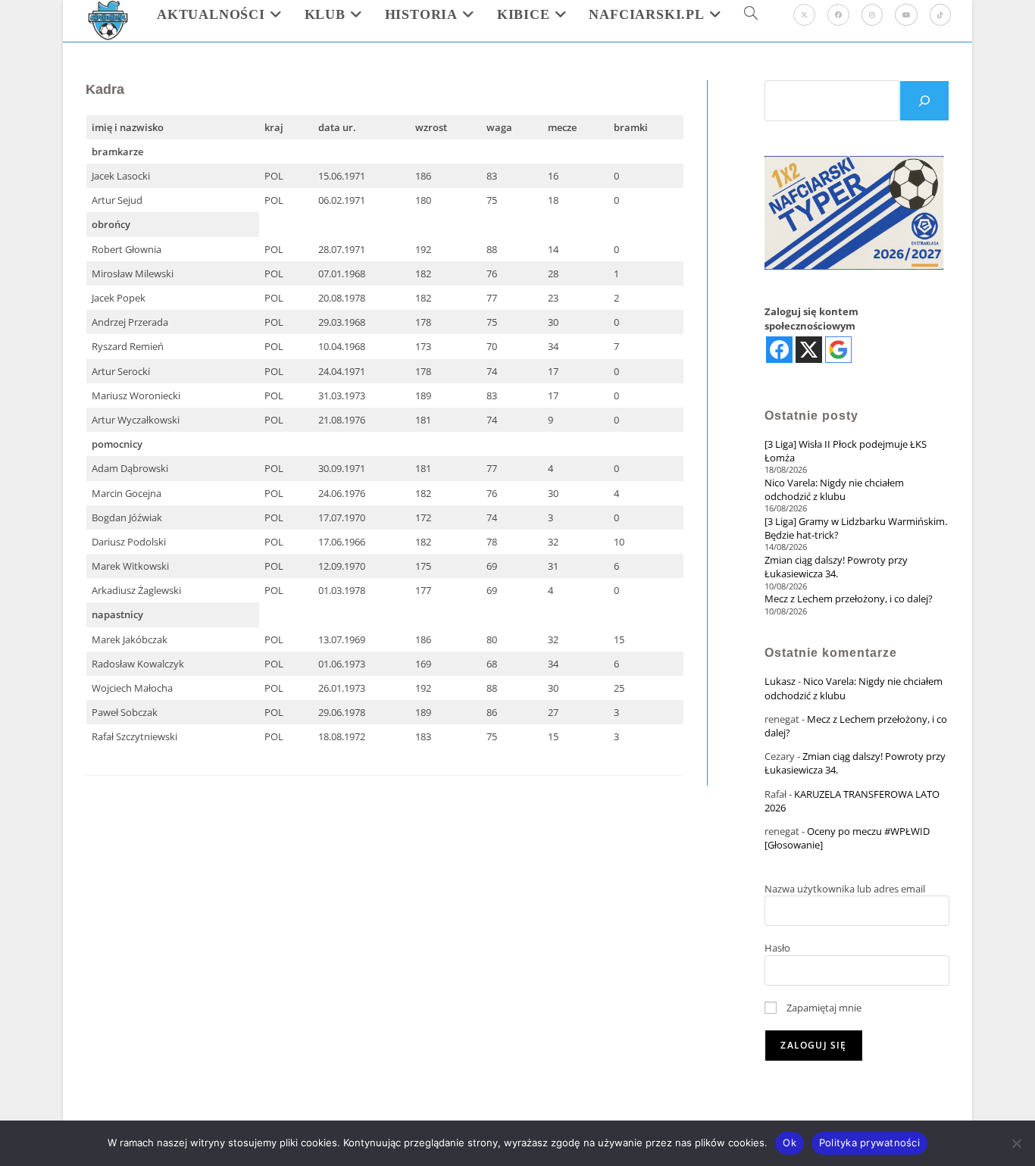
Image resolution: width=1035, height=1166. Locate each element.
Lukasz (780, 681)
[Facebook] (838, 15)
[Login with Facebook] (779, 349)
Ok (789, 1142)
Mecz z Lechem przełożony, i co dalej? (849, 598)
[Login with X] (809, 349)
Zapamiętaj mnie (822, 1007)
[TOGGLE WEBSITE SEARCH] (751, 14)
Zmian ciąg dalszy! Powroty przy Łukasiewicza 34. (836, 566)
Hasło (777, 948)
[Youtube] (906, 15)
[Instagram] (872, 15)
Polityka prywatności (869, 1142)
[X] (804, 15)
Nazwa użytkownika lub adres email (845, 889)
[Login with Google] (838, 349)
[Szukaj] (924, 100)
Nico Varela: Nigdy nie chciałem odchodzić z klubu (834, 489)
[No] (1016, 1143)
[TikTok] (940, 15)
